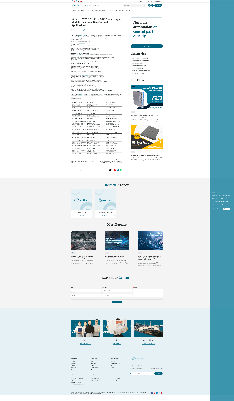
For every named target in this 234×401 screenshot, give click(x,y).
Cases (112, 365)
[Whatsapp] (120, 170)
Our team (113, 374)
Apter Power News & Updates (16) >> (140, 58)
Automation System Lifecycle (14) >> (140, 60)
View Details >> (82, 215)
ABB (92, 361)
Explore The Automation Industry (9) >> (141, 70)
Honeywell (93, 369)
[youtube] (74, 1)
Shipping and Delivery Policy (77, 378)
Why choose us (94, 380)
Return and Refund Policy (76, 376)
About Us (142, 1)
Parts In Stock (94, 376)
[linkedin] (76, 1)
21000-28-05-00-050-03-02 (105, 212)
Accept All (226, 208)
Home (74, 10)
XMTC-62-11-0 (82, 212)
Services (112, 371)
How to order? (114, 376)
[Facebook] (112, 170)
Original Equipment (80, 170)
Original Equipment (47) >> (138, 63)
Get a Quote (146, 46)
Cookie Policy (74, 380)
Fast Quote (159, 5)
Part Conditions (114, 380)
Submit (158, 373)
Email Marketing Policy (76, 382)
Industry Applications (115, 363)
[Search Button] (144, 5)
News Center (81, 10)
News (87, 10)
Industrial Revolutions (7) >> (138, 68)
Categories (93, 374)
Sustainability (113, 369)
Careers (73, 365)
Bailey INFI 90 (94, 363)
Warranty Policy (74, 371)
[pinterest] (81, 1)
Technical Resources (95, 378)
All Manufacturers (95, 371)
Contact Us (149, 1)
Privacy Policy (74, 369)
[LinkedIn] (118, 170)
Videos (112, 367)
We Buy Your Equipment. (116, 378)
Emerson (93, 365)
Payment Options (75, 374)
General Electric (94, 367)
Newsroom (73, 367)
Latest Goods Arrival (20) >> (138, 73)
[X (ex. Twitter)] (110, 170)
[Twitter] (79, 1)
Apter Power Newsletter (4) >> (139, 65)
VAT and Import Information (77, 384)
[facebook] (72, 1)
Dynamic (113, 361)
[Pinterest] (115, 170)
